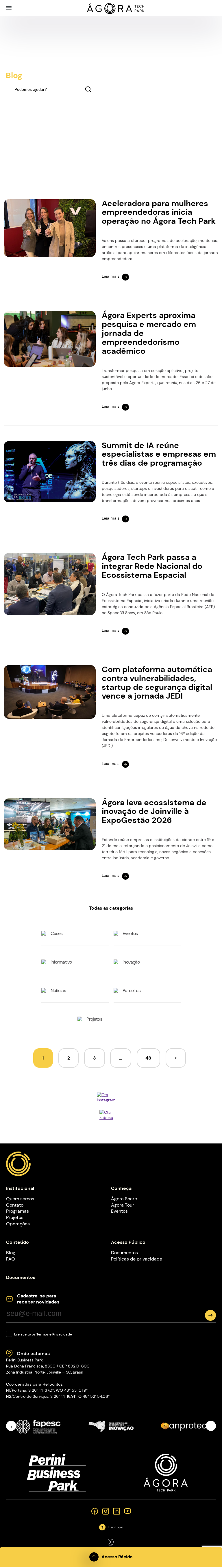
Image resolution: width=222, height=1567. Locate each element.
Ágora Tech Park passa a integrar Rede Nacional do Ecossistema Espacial (152, 566)
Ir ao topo (115, 1527)
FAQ (10, 1259)
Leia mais (110, 276)
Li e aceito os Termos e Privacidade (43, 1334)
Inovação (131, 962)
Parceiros (131, 990)
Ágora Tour (122, 1205)
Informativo (61, 962)
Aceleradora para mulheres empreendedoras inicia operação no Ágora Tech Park (159, 212)
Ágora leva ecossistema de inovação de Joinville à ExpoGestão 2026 (154, 811)
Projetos (94, 1019)
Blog (10, 1253)
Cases (57, 933)
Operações (18, 1224)
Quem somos (20, 1199)
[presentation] (11, 1426)
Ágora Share (124, 1199)
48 (148, 1058)
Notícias (58, 990)
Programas (17, 1211)
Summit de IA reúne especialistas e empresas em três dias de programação (159, 454)
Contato (14, 1205)
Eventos (130, 933)
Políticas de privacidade (136, 1259)
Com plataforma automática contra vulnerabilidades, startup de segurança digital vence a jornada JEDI (157, 682)
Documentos (124, 1253)
